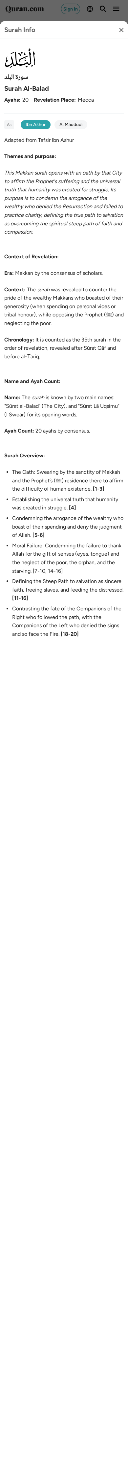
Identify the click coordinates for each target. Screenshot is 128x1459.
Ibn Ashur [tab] (36, 124)
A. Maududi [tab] (70, 124)
